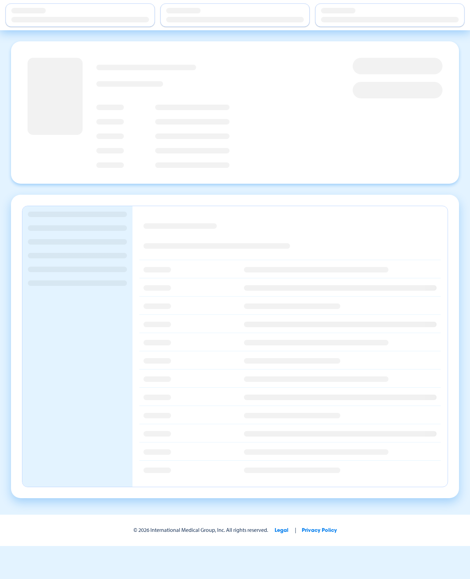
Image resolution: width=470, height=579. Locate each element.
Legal (281, 530)
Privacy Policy (319, 530)
